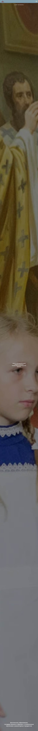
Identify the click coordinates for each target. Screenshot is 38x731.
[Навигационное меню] (36, 1)
